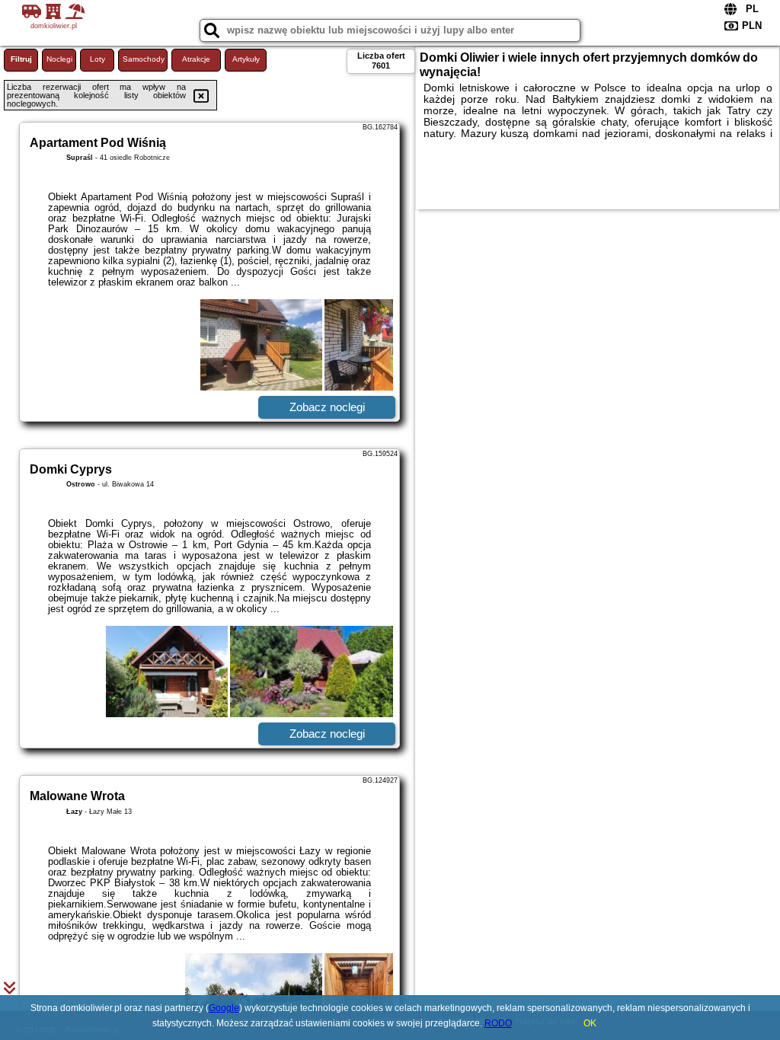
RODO (498, 1023)
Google (224, 1008)
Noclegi (59, 59)
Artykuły (246, 59)
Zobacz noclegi (327, 406)
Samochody (144, 59)
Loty (97, 59)
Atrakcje (196, 59)
